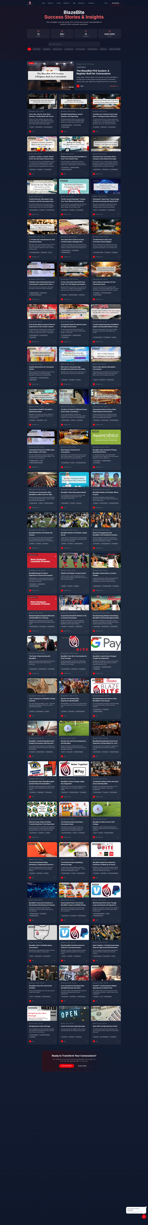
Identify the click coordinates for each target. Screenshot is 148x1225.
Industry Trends (57, 49)
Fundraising (46, 49)
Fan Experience (69, 49)
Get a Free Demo (67, 1066)
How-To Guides (80, 49)
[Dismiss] (146, 1207)
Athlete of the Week (115, 49)
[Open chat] (144, 1216)
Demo (106, 3)
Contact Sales (82, 1066)
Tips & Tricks (36, 49)
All (29, 49)
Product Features (92, 49)
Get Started (115, 3)
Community (103, 49)
